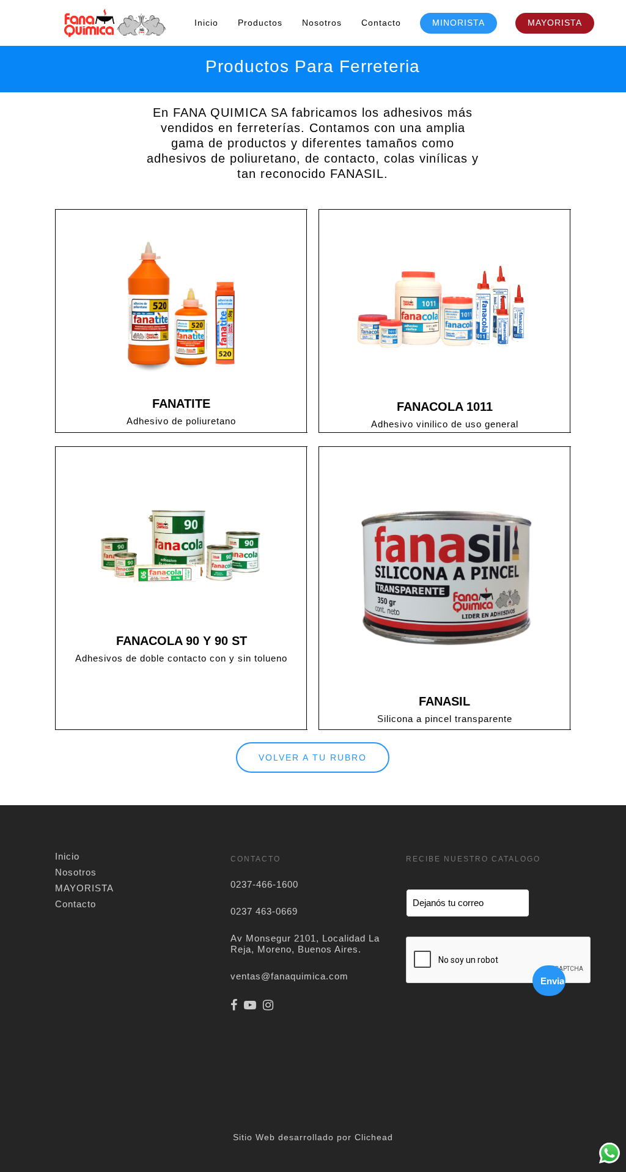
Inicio (206, 23)
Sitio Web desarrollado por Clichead (313, 1137)
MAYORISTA (555, 23)
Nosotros (322, 23)
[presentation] (499, 960)
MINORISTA (458, 23)
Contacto (381, 23)
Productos (260, 23)
